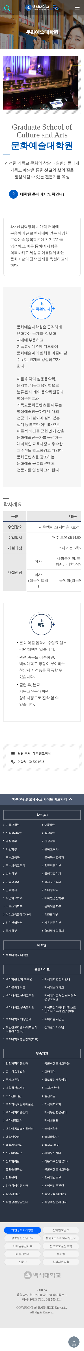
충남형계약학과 (54, 930)
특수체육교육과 (15, 865)
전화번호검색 (60, 1230)
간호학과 (11, 890)
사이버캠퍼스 (14, 1153)
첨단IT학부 (51, 914)
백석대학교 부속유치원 (20, 1007)
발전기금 (50, 1096)
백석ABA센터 (14, 1145)
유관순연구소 (14, 1169)
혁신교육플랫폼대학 (18, 914)
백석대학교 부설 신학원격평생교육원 (60, 997)
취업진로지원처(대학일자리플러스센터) (21, 1029)
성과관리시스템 (54, 1027)
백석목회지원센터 (17, 1112)
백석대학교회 (52, 1104)
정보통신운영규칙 (22, 1238)
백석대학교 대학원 (17, 955)
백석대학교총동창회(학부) (22, 1039)
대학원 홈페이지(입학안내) (42, 194)
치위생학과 (51, 890)
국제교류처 (13, 1079)
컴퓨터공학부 (52, 865)
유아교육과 (51, 849)
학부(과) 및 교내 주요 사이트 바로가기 (39, 799)
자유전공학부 (52, 922)
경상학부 (11, 841)
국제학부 (11, 930)
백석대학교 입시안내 (57, 979)
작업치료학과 (14, 898)
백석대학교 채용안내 (18, 1019)
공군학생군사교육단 (57, 1063)
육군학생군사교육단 (57, 1169)
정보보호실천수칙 (61, 1246)
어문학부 (50, 824)
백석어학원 (51, 1128)
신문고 (22, 1261)
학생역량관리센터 (55, 1202)
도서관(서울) (13, 1096)
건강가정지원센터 (17, 1063)
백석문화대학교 (15, 987)
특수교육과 (13, 857)
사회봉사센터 (52, 1153)
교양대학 (50, 1071)
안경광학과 (13, 882)
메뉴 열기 (77, 7)
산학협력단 (13, 1161)
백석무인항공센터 (55, 1112)
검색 (8, 9)
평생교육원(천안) (55, 1194)
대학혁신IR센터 (15, 1087)
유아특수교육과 (54, 857)
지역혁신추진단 (54, 1185)
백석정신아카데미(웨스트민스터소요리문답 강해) (60, 1009)
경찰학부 (50, 833)
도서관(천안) (52, 1087)
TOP (73, 1344)
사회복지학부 (14, 833)
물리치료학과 (52, 873)
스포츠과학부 (14, 906)
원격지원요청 (60, 1261)
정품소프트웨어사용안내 (60, 1238)
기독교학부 (13, 824)
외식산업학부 (14, 922)
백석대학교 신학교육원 (20, 995)
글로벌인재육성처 (55, 1079)
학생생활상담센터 (17, 1202)
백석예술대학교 (54, 987)
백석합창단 (51, 1136)
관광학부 (50, 841)
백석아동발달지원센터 (20, 1128)
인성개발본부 (52, 1177)
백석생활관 (51, 1120)
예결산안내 (22, 1254)
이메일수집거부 (22, 1246)
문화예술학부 (52, 906)
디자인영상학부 (54, 898)
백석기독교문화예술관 (20, 1104)
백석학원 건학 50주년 (19, 979)
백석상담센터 (14, 1120)
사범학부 (11, 849)
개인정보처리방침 (22, 1230)
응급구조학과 (52, 882)
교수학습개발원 (15, 1071)
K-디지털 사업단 (54, 1019)
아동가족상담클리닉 (57, 1161)
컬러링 (61, 1254)
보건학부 (11, 873)
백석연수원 (13, 1136)
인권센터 (11, 1177)
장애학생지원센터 (17, 1185)
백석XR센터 (51, 1145)
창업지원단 (13, 1194)
